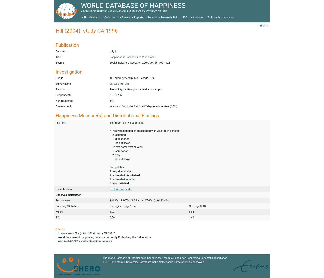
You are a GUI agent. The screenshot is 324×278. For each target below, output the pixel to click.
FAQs (185, 17)
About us (198, 17)
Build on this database (220, 17)
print (265, 25)
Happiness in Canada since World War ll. (133, 57)
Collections (111, 17)
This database (92, 17)
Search (126, 17)
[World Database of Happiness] (67, 11)
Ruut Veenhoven (194, 262)
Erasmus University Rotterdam (133, 262)
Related (152, 17)
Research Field (169, 17)
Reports (138, 17)
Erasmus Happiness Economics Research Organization (194, 258)
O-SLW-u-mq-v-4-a (121, 189)
